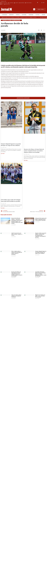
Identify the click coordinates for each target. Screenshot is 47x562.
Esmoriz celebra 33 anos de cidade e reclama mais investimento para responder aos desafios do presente (40, 235)
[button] (34, 9)
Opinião (43, 14)
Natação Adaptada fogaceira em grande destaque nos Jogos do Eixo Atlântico (40, 252)
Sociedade (31, 14)
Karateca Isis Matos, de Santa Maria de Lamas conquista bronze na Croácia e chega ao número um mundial (34, 151)
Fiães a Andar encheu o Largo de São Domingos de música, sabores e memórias (16, 253)
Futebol (9, 20)
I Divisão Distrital (16, 20)
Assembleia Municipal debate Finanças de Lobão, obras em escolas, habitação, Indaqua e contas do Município (40, 274)
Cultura (37, 14)
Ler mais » (3, 153)
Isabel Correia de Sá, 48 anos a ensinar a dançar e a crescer (16, 234)
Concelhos (4, 14)
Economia (24, 14)
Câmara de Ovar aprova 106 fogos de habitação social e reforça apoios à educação (40, 219)
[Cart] (37, 2)
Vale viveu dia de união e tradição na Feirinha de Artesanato (16, 296)
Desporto (11, 14)
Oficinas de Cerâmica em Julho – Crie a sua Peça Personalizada (40, 296)
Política (18, 14)
